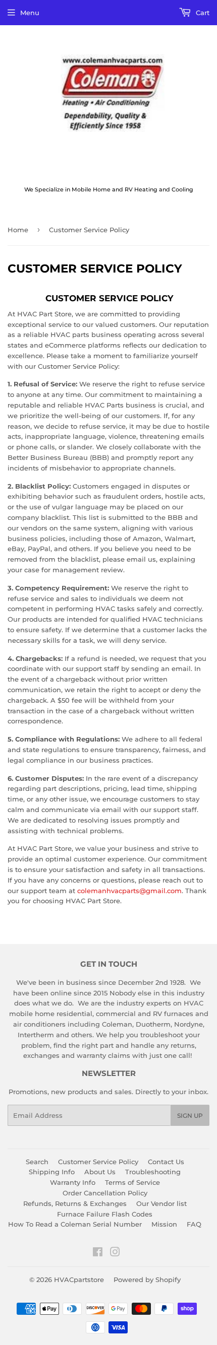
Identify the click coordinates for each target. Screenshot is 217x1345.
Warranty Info (72, 1182)
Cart (201, 13)
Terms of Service (132, 1182)
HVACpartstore (79, 1279)
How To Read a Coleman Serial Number (75, 1224)
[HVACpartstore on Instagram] (115, 1253)
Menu (29, 13)
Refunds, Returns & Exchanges (75, 1203)
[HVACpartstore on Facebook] (97, 1253)
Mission (164, 1224)
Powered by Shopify (147, 1279)
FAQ (194, 1224)
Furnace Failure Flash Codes (104, 1214)
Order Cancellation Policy (105, 1193)
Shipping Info (52, 1172)
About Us (100, 1172)
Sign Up (190, 1115)
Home (18, 230)
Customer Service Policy (98, 1162)
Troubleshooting (153, 1172)
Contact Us (166, 1162)
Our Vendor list (161, 1203)
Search (37, 1162)
